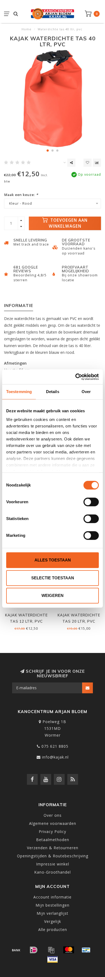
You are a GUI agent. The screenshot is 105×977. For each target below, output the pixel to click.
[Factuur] (51, 950)
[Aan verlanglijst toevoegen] (87, 163)
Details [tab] (52, 391)
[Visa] (52, 959)
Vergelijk (52, 921)
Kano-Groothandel (52, 872)
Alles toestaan (52, 560)
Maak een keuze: (21, 194)
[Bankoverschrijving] (16, 950)
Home (27, 29)
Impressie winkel (52, 864)
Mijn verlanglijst (52, 913)
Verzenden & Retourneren (52, 847)
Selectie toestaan (52, 578)
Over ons (53, 815)
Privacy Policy (52, 831)
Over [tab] (86, 391)
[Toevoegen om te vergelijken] (97, 163)
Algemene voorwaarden (52, 823)
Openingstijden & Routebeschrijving (52, 855)
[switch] (91, 502)
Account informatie (52, 897)
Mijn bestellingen (52, 905)
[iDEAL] (33, 950)
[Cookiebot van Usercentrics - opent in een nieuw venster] (75, 376)
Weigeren (52, 595)
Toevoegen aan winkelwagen (68, 223)
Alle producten (52, 929)
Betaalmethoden (52, 839)
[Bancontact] (86, 950)
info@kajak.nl (55, 757)
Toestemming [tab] (19, 391)
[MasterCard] (68, 950)
